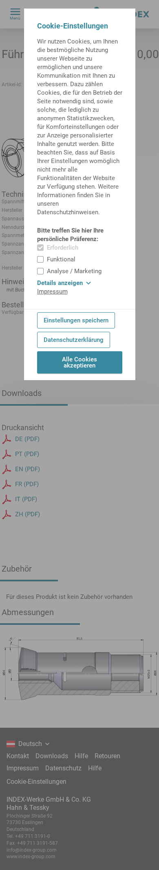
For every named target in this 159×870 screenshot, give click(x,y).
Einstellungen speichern (76, 320)
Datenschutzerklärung (74, 340)
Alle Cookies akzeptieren (79, 362)
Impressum (52, 291)
